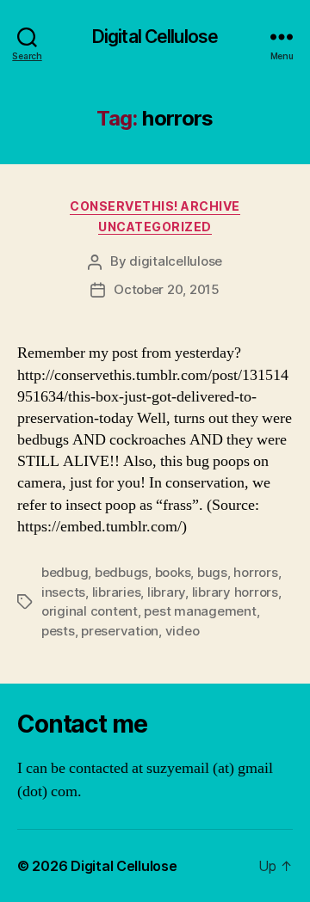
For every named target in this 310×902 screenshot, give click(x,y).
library (166, 592)
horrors (255, 572)
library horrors (235, 592)
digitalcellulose (175, 261)
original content (89, 611)
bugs (212, 572)
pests (58, 631)
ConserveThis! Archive (155, 206)
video (182, 631)
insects (63, 592)
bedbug (64, 572)
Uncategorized (155, 226)
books (173, 572)
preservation (119, 631)
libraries (116, 592)
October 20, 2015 (167, 289)
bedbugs (121, 572)
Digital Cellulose (155, 37)
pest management (200, 611)
